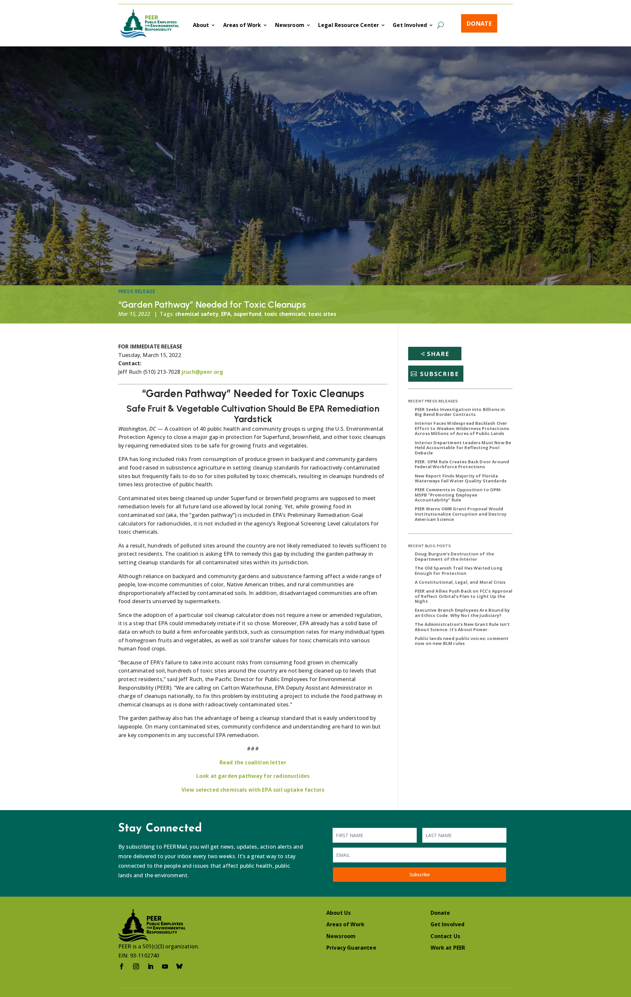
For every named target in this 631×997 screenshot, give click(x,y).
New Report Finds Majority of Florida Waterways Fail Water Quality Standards (460, 478)
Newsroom (289, 26)
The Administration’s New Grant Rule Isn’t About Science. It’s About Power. (462, 626)
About (201, 26)
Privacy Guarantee (351, 947)
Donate (479, 23)
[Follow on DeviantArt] (179, 966)
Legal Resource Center (348, 26)
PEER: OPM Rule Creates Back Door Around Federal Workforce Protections (462, 464)
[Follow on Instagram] (136, 966)
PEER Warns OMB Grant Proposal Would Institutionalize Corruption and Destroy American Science (460, 514)
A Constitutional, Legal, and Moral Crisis (460, 582)
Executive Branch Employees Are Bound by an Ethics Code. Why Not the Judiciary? (462, 612)
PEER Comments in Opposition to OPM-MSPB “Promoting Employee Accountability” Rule (458, 495)
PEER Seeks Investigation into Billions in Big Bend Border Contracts (460, 412)
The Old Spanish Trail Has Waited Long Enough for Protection (458, 570)
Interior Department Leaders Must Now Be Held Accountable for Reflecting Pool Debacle (463, 448)
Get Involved (410, 26)
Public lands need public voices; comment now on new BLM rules (461, 641)
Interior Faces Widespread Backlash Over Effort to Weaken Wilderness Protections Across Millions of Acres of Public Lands (462, 428)
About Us (338, 912)
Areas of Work (242, 26)
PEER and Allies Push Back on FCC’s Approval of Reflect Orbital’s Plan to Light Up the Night (463, 596)
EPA (226, 314)
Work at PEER (448, 947)
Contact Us (445, 936)
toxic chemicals (285, 314)
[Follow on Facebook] (122, 966)
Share (438, 354)
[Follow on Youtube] (165, 966)
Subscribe (439, 374)
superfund (247, 314)
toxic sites (322, 314)
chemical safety (196, 314)
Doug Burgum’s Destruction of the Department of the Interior (454, 556)
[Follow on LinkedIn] (150, 966)
